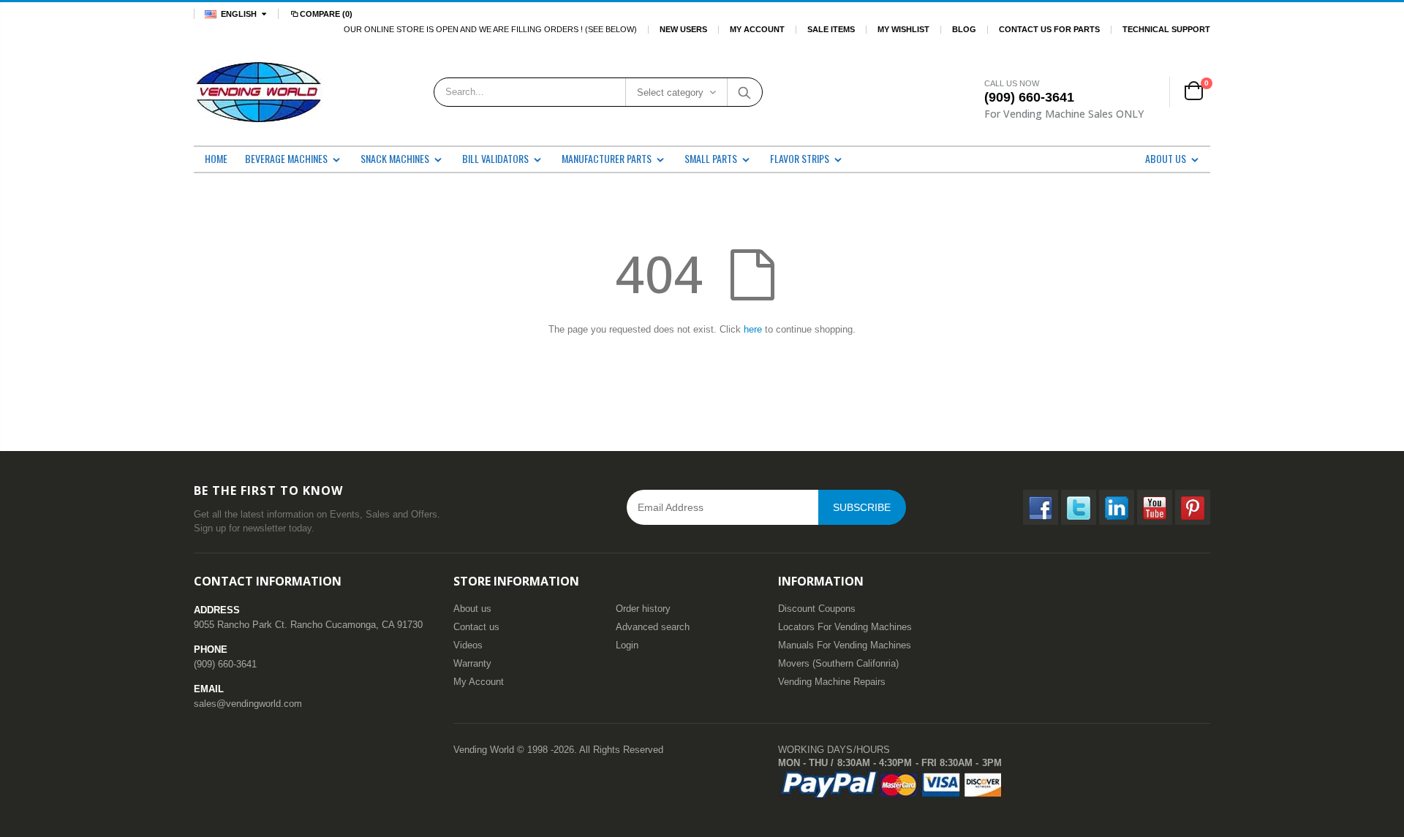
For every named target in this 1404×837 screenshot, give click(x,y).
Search (744, 92)
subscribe (862, 507)
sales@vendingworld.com (248, 703)
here (753, 329)
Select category (670, 92)
